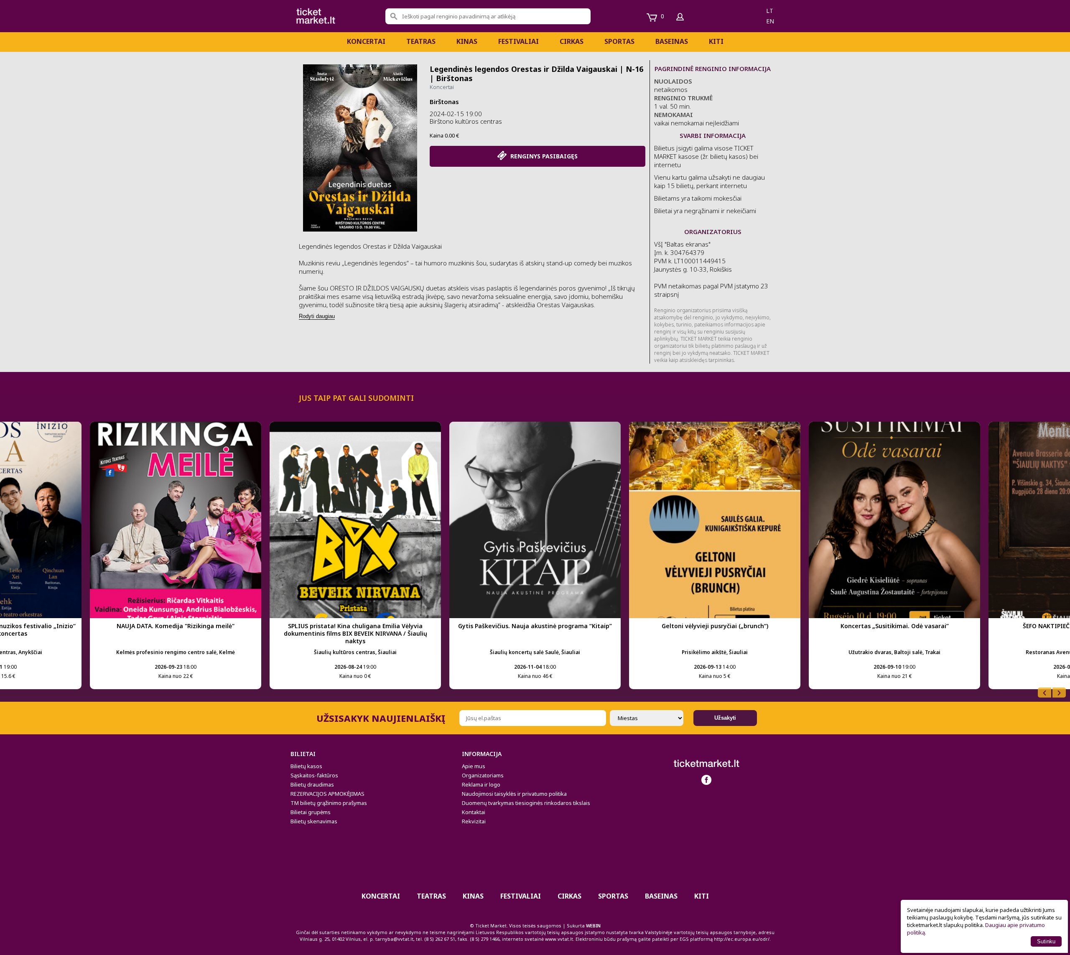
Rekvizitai (474, 821)
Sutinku (1046, 941)
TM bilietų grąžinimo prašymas (328, 803)
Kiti (716, 41)
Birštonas (444, 101)
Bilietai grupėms (310, 812)
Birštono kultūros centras (466, 121)
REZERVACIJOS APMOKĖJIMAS (327, 793)
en (770, 21)
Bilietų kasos (306, 766)
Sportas (619, 41)
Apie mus (473, 766)
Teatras (421, 41)
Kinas (466, 41)
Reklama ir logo (481, 784)
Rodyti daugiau (317, 316)
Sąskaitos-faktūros (314, 775)
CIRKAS (571, 41)
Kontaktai (473, 812)
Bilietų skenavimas (313, 821)
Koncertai (366, 41)
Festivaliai (518, 41)
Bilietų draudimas (312, 784)
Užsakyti (725, 718)
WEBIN (593, 925)
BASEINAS (671, 41)
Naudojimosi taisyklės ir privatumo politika (514, 793)
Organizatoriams (483, 775)
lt (769, 11)
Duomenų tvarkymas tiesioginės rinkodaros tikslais (526, 803)
